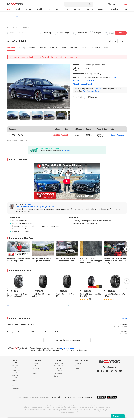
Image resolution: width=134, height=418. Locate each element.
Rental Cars (15, 378)
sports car (66, 406)
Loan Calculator (59, 371)
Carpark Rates (59, 363)
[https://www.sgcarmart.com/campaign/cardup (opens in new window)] (36, 309)
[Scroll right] (124, 248)
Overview (11, 48)
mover (100, 409)
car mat (88, 409)
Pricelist (80, 97)
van (25, 407)
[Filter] (111, 33)
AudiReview (27, 204)
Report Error (88, 397)
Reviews (53, 48)
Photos (32, 48)
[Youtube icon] (107, 371)
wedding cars (99, 411)
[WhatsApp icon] (120, 371)
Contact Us (79, 366)
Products (36, 368)
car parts (49, 409)
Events (35, 373)
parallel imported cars (37, 407)
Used (17, 9)
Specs (63, 48)
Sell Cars (14, 380)
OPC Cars (85, 406)
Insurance (102, 9)
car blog (41, 411)
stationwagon (100, 406)
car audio (105, 407)
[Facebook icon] (98, 371)
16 (90, 299)
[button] (48, 33)
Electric (28, 9)
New (8, 9)
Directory (77, 9)
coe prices (49, 411)
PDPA (74, 397)
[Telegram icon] (116, 371)
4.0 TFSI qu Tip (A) (16, 135)
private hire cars (89, 411)
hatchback (92, 406)
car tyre (77, 409)
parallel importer (63, 407)
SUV (108, 406)
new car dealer (54, 407)
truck (27, 407)
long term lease (79, 411)
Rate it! (113, 77)
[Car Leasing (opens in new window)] (97, 309)
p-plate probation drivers (67, 412)
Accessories (95, 48)
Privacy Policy (67, 397)
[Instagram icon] (102, 371)
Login (114, 4)
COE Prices (57, 368)
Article (14, 383)
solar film (34, 409)
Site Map (80, 397)
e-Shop (90, 9)
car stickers (94, 409)
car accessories (41, 409)
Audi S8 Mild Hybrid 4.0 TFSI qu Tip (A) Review (34, 207)
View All (123, 318)
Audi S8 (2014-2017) (93, 74)
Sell (67, 9)
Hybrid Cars (15, 373)
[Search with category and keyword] (90, 4)
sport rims (82, 409)
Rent (58, 9)
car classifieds (45, 406)
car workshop (63, 409)
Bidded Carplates (60, 366)
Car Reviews (58, 373)
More (125, 9)
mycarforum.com (67, 348)
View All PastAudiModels (83, 84)
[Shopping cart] (98, 4)
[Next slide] (66, 87)
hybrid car (73, 406)
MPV (105, 406)
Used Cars (15, 368)
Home (9, 28)
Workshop (36, 366)
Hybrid (39, 9)
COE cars (79, 406)
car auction (72, 407)
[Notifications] (103, 4)
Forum (14, 385)
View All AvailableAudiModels (84, 81)
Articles (114, 9)
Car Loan (15, 375)
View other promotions (91, 91)
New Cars (16, 28)
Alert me (98, 89)
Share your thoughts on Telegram (67, 340)
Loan (49, 9)
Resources (15, 388)
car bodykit (70, 409)
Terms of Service (56, 397)
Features (73, 48)
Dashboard (122, 4)
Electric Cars (16, 370)
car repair (55, 409)
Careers (77, 368)
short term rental (70, 411)
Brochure (93, 97)
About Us (78, 363)
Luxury (87, 68)
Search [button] (121, 33)
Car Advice (57, 376)
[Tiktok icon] (111, 371)
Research (42, 48)
